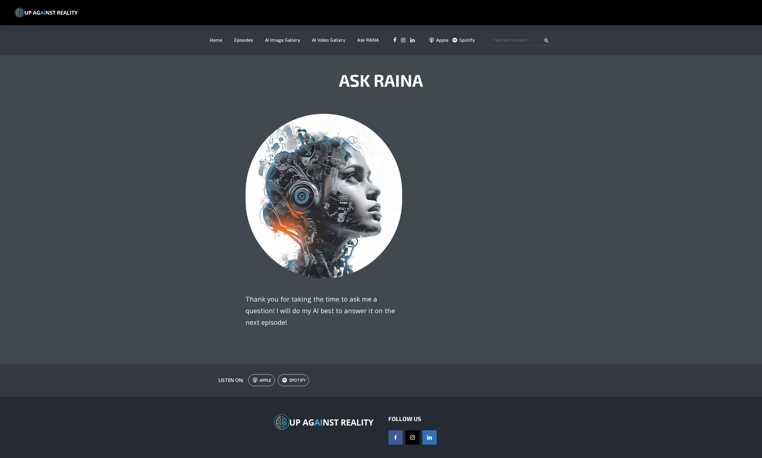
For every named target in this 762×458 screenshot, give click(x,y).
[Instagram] (412, 437)
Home (216, 40)
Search (546, 40)
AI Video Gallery (328, 40)
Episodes (243, 40)
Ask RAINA (368, 40)
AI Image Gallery (282, 40)
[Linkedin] (429, 437)
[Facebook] (395, 437)
